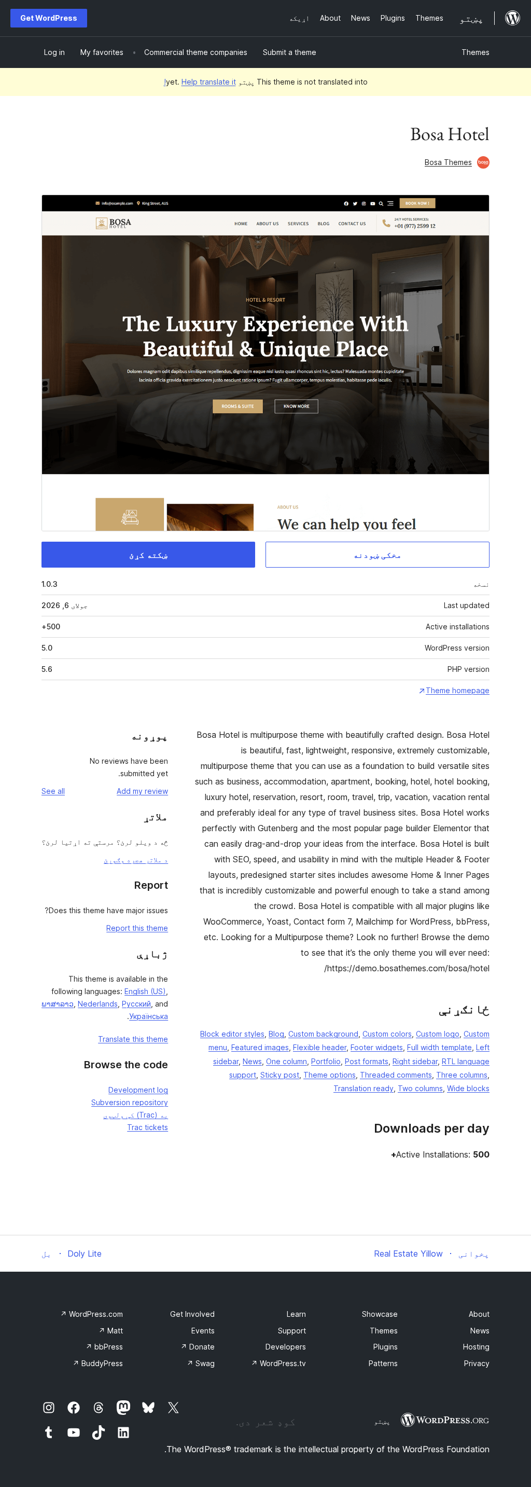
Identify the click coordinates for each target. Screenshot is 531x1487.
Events (203, 1330)
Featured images (260, 1047)
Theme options (329, 1074)
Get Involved (192, 1314)
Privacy (477, 1363)
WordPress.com (91, 1314)
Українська (148, 1016)
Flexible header (319, 1047)
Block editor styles (232, 1033)
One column (286, 1061)
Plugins (385, 1346)
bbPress (104, 1346)
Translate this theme (133, 1039)
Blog (276, 1033)
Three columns (461, 1074)
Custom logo (437, 1033)
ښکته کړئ (148, 554)
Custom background (323, 1033)
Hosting (476, 1346)
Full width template (439, 1047)
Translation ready (363, 1088)
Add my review (142, 791)
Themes (476, 52)
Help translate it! (200, 81)
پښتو (382, 1421)
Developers (286, 1346)
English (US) (145, 991)
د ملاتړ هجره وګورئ (136, 859)
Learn (296, 1314)
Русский (136, 1003)
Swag (201, 1363)
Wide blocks (468, 1088)
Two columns (420, 1088)
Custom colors (387, 1033)
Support (292, 1330)
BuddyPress (98, 1363)
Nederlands (98, 1003)
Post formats (366, 1061)
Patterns (383, 1363)
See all (53, 791)
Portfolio (326, 1061)
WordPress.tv (278, 1363)
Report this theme (137, 928)
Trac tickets (147, 1127)
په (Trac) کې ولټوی (135, 1114)
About (479, 1314)
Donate (197, 1346)
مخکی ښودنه (377, 554)
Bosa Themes (448, 162)
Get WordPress (48, 17)
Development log (138, 1089)
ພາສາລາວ (57, 1003)
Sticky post (279, 1074)
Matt (111, 1330)
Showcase (380, 1314)
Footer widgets (377, 1047)
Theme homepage (458, 690)
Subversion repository (129, 1102)
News (252, 1061)
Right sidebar (415, 1061)
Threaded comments (396, 1074)
